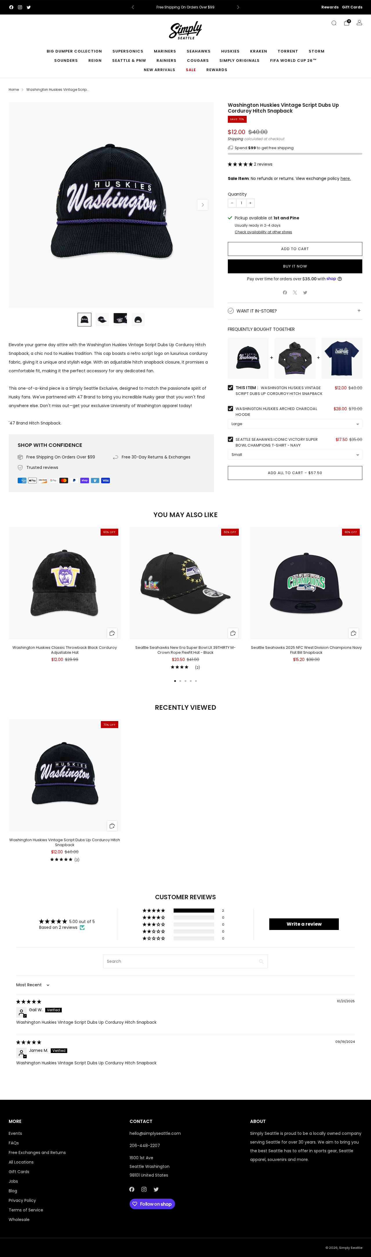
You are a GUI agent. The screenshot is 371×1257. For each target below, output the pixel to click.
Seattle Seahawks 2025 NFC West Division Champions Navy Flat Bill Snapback (306, 650)
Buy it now (295, 266)
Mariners (165, 51)
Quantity (237, 194)
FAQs (14, 1143)
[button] (241, 164)
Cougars (198, 60)
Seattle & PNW (129, 60)
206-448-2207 (145, 1145)
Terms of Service (26, 1210)
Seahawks (199, 51)
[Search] (334, 23)
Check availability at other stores (263, 232)
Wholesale (19, 1219)
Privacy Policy (22, 1200)
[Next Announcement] (238, 7)
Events (15, 1133)
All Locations (21, 1162)
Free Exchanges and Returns (37, 1152)
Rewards (330, 7)
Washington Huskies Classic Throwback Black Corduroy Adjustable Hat (64, 650)
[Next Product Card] (362, 599)
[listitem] (185, 7)
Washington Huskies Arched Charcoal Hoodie (276, 411)
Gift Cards (352, 7)
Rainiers (167, 60)
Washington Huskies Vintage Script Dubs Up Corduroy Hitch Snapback (64, 842)
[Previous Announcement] (133, 7)
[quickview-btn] (112, 633)
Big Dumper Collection (74, 51)
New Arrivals (159, 70)
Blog (13, 1191)
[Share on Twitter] (305, 292)
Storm (317, 51)
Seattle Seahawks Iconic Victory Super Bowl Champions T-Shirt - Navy (277, 442)
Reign (95, 60)
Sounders (66, 60)
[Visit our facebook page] (11, 7)
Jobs (13, 1181)
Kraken (258, 51)
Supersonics (127, 51)
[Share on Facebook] (285, 292)
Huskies (230, 51)
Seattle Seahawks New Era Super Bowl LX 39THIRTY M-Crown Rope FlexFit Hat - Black (185, 650)
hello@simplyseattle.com (155, 1133)
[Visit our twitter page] (28, 7)
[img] (28, 1002)
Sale (191, 70)
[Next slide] (203, 205)
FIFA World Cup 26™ (293, 60)
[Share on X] (295, 292)
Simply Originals (239, 60)
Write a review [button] (304, 924)
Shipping (235, 139)
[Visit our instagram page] (20, 7)
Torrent (288, 51)
